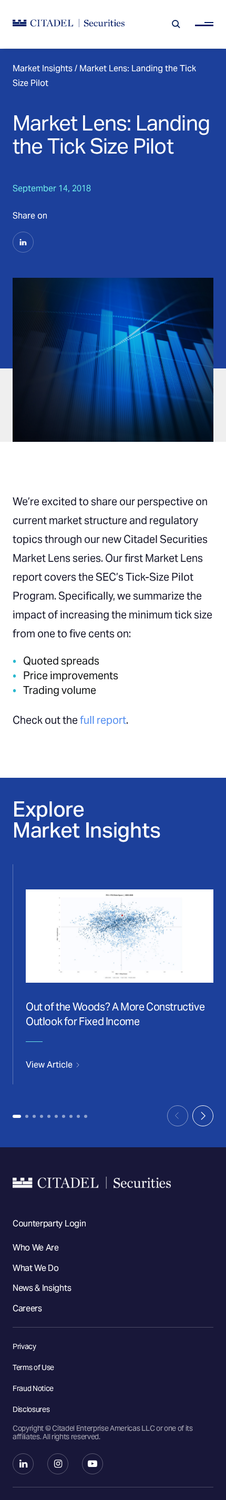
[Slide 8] (71, 1116)
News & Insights (42, 1288)
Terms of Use (33, 1367)
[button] (23, 242)
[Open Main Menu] (204, 24)
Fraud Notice (33, 1388)
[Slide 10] (85, 1116)
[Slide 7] (63, 1116)
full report (103, 720)
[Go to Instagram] (57, 1463)
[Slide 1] (17, 1116)
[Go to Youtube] (92, 1463)
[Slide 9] (78, 1116)
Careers (27, 1308)
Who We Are (36, 1247)
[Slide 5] (48, 1116)
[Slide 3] (34, 1116)
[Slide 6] (56, 1116)
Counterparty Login (49, 1223)
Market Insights (43, 68)
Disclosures (31, 1409)
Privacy (24, 1346)
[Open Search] (176, 24)
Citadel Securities (113, 1182)
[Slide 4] (41, 1116)
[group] (113, 974)
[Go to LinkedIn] (23, 1463)
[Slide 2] (26, 1116)
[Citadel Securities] (69, 24)
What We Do (36, 1268)
